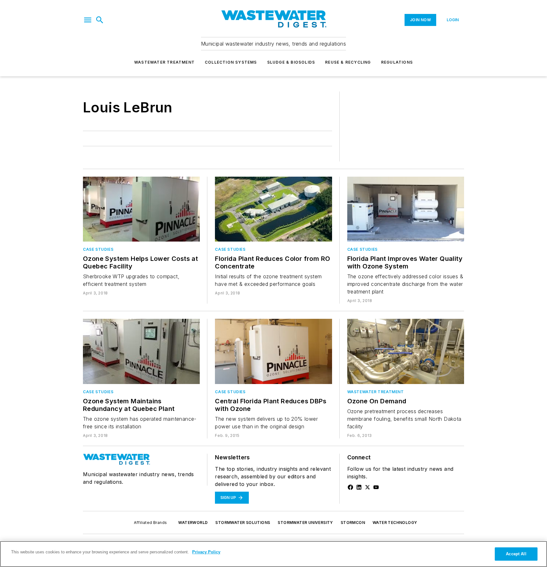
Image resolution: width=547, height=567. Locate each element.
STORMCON (353, 522)
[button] (87, 20)
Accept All (516, 553)
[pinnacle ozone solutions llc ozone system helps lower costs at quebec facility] (141, 209)
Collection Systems (231, 62)
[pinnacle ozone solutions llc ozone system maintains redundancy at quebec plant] (141, 351)
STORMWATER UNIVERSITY (305, 522)
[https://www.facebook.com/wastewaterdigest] (350, 487)
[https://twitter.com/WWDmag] (367, 487)
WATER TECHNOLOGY (395, 522)
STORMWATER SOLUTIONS (242, 522)
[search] (99, 20)
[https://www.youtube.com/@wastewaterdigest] (376, 487)
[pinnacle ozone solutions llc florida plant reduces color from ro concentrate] (273, 209)
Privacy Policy (206, 552)
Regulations (397, 62)
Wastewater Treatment (164, 62)
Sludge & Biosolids (291, 62)
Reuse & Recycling (348, 62)
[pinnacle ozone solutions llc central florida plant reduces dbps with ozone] (273, 351)
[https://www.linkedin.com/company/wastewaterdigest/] (359, 487)
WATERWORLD (193, 522)
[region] (273, 554)
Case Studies (98, 249)
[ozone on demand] (405, 351)
